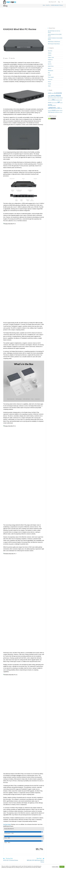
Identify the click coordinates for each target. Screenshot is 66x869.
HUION (61, 102)
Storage (49, 83)
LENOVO (52, 108)
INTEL (50, 105)
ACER (49, 93)
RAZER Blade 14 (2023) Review (54, 41)
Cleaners (49, 55)
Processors (50, 79)
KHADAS (54, 105)
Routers (49, 81)
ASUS (58, 96)
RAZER (54, 110)
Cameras (49, 53)
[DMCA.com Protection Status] (52, 118)
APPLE (53, 96)
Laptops (49, 61)
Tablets (49, 86)
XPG (59, 112)
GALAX (52, 102)
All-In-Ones (50, 50)
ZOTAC (61, 112)
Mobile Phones (51, 66)
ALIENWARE (58, 93)
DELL (54, 100)
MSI (59, 108)
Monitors (49, 68)
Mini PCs (13, 58)
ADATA (52, 93)
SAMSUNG (57, 110)
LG (56, 108)
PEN (49, 72)
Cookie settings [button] (55, 866)
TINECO (61, 110)
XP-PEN (56, 112)
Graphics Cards (51, 57)
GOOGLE (55, 102)
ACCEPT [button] (62, 866)
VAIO (49, 112)
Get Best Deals (7, 824)
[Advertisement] (33, 18)
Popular (49, 75)
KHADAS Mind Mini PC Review (57, 5)
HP (58, 102)
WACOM (52, 112)
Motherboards (50, 70)
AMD (49, 96)
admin (6, 58)
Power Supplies (51, 77)
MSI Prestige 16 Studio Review (54, 43)
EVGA (49, 102)
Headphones (50, 59)
